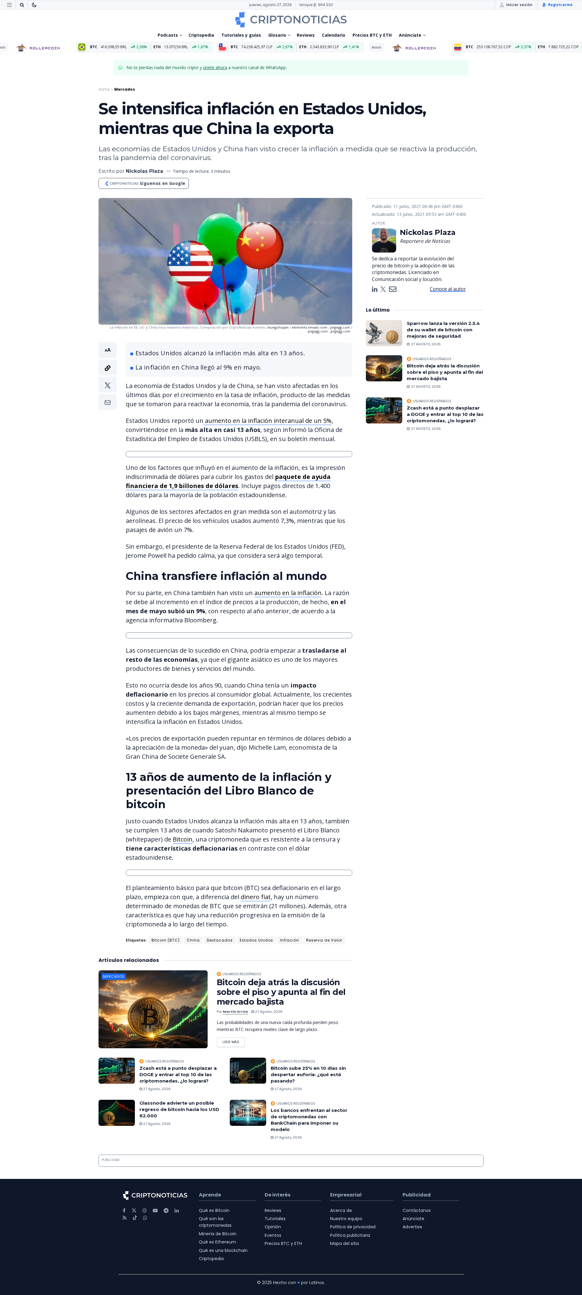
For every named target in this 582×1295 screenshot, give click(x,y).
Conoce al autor (448, 289)
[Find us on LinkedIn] (177, 1210)
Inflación (289, 940)
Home (104, 89)
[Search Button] (22, 5)
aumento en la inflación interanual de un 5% (267, 421)
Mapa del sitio (344, 1243)
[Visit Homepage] (291, 19)
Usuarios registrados (241, 973)
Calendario (333, 35)
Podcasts (168, 35)
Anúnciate (410, 35)
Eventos (273, 1235)
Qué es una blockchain (223, 1250)
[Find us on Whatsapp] (145, 1217)
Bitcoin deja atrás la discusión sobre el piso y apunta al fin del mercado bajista (281, 992)
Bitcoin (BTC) (166, 940)
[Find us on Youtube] (155, 1210)
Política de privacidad (353, 1227)
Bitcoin (182, 839)
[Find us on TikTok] (135, 1218)
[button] (108, 376)
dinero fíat (256, 897)
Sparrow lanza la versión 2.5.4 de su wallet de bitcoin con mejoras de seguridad (443, 329)
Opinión (273, 1227)
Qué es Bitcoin (214, 1210)
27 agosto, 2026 (268, 1011)
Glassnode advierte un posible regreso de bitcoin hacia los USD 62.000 (179, 1109)
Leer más (233, 1040)
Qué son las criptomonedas (215, 1222)
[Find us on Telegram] (166, 1210)
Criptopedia (201, 35)
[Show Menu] (9, 5)
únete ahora (215, 67)
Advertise (412, 1227)
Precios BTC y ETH (372, 35)
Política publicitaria (350, 1235)
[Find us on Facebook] (124, 1210)
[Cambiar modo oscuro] (34, 5)
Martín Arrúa (235, 1011)
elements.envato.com (310, 327)
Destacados (220, 940)
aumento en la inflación (288, 593)
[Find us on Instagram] (144, 1210)
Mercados (124, 89)
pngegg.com (340, 327)
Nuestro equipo (346, 1219)
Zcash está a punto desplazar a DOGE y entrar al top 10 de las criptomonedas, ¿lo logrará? (178, 1074)
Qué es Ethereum (217, 1242)
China (193, 940)
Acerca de (341, 1210)
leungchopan (278, 327)
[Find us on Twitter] (134, 1210)
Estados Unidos (256, 940)
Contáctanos (417, 1210)
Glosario (277, 35)
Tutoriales (275, 1219)
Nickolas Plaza (144, 171)
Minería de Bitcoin (217, 1234)
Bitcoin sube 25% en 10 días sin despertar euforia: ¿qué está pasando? (308, 1074)
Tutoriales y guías (241, 35)
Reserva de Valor (324, 940)
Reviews (306, 35)
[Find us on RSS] (125, 1217)
